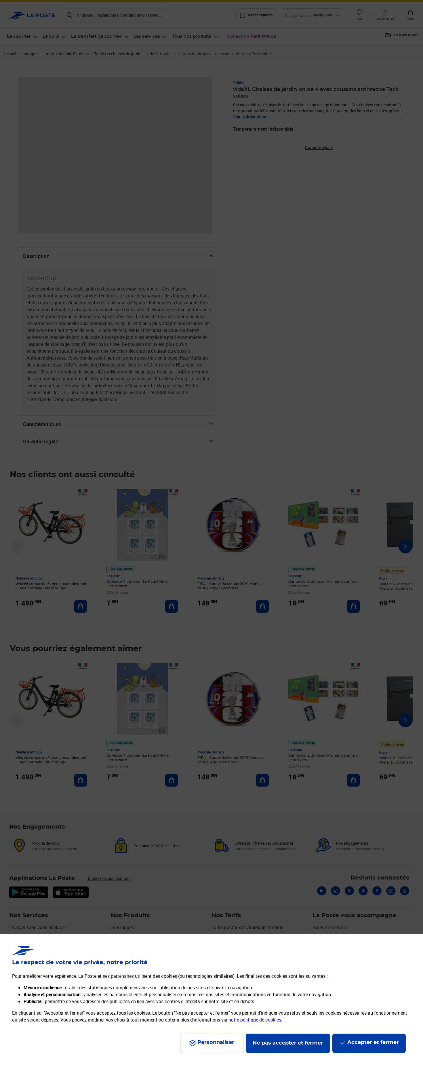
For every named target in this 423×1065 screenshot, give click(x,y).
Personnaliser (215, 1042)
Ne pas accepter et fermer (288, 1043)
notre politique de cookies (254, 1020)
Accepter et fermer (373, 1042)
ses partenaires (118, 976)
